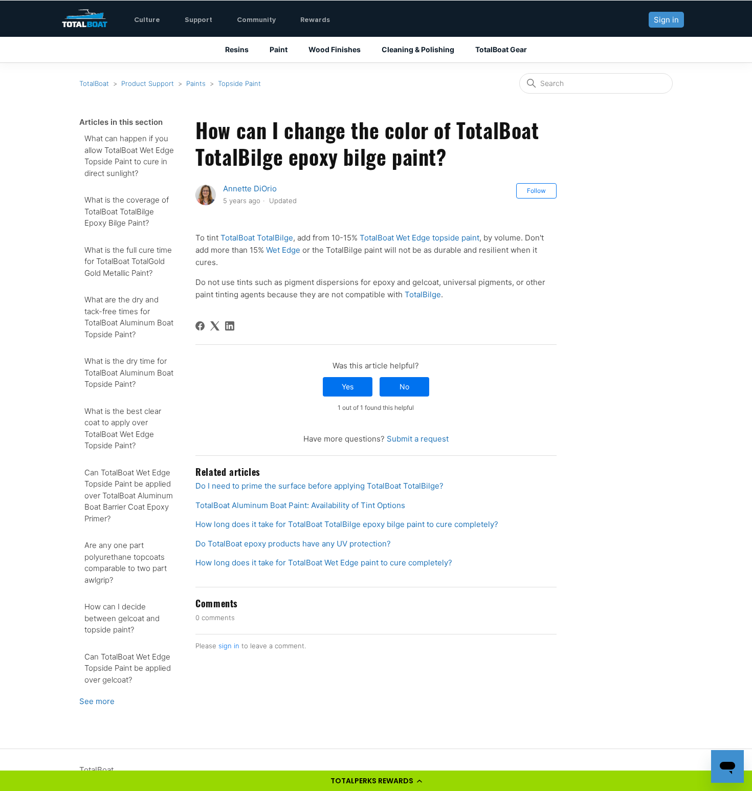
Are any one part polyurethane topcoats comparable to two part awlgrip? (125, 562)
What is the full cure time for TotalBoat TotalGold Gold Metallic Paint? (128, 261)
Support (198, 19)
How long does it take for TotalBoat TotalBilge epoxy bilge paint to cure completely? (346, 524)
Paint (278, 49)
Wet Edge (283, 250)
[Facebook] (200, 326)
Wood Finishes (334, 49)
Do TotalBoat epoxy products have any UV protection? (293, 543)
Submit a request (418, 439)
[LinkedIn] (229, 326)
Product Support (147, 83)
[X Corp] (214, 326)
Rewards (315, 19)
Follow (536, 190)
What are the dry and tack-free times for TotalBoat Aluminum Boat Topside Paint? (128, 317)
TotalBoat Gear (501, 49)
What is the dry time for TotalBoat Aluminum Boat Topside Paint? (128, 372)
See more (97, 701)
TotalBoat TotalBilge (256, 238)
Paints (196, 83)
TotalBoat (94, 83)
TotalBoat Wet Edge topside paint (419, 238)
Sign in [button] (666, 20)
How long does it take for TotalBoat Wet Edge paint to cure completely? (323, 562)
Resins (237, 49)
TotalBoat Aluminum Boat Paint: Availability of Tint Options (300, 505)
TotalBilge (423, 294)
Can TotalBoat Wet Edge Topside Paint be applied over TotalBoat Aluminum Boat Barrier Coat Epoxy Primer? (128, 495)
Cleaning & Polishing (418, 49)
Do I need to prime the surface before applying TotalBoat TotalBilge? (319, 486)
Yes (347, 386)
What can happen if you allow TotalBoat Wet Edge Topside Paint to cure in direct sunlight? (129, 156)
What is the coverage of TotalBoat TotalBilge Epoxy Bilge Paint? (126, 211)
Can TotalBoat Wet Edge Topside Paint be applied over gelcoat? (127, 668)
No (404, 386)
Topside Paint (239, 83)
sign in (228, 646)
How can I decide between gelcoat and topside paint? (122, 618)
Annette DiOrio (250, 188)
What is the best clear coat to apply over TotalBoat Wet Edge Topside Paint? (122, 428)
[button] (376, 781)
